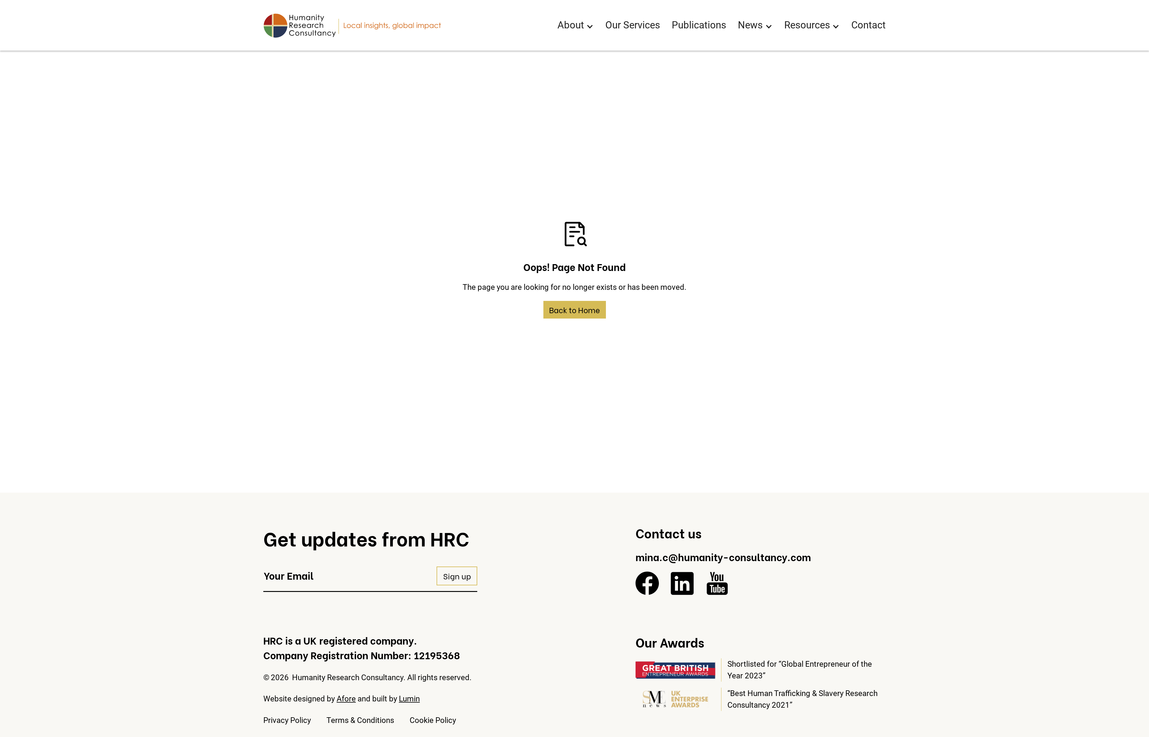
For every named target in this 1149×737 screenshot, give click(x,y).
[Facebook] (647, 583)
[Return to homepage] (352, 25)
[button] (575, 25)
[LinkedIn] (682, 583)
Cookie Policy (433, 720)
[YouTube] (717, 583)
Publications (699, 25)
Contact (868, 25)
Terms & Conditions (360, 720)
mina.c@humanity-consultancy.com (723, 556)
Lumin (409, 698)
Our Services (632, 25)
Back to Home (574, 309)
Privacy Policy (287, 720)
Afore (346, 698)
